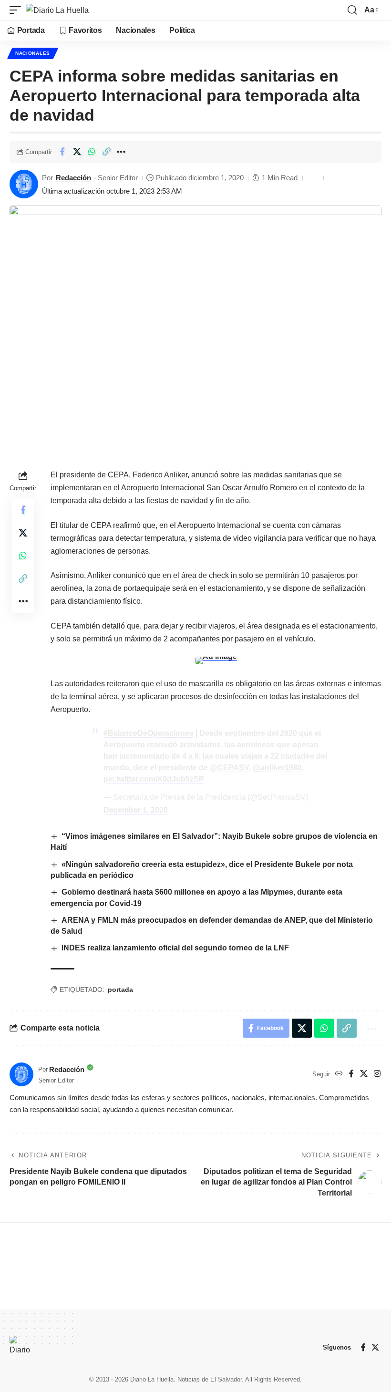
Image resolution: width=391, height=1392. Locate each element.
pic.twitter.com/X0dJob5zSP (153, 779)
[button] (18, 10)
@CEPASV (229, 767)
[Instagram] (377, 1074)
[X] (364, 1074)
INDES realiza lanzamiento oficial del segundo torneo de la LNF (175, 948)
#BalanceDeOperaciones (148, 733)
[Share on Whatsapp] (91, 151)
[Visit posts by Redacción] (24, 184)
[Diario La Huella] (57, 10)
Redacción (73, 178)
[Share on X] (76, 151)
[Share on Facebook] (62, 151)
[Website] (339, 1074)
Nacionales (32, 53)
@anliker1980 (277, 767)
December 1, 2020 (135, 810)
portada (120, 989)
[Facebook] (351, 1074)
